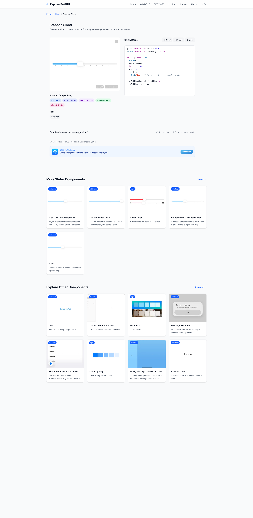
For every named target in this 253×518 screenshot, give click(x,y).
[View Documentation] (80, 189)
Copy (168, 40)
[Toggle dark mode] (204, 4)
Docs (191, 40)
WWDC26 (159, 4)
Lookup (172, 4)
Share (179, 40)
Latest (183, 4)
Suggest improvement (184, 132)
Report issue (164, 132)
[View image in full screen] (116, 41)
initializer (55, 117)
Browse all (199, 287)
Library (132, 4)
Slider (57, 14)
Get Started (186, 152)
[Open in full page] (75, 189)
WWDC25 (145, 4)
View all (201, 179)
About (194, 4)
